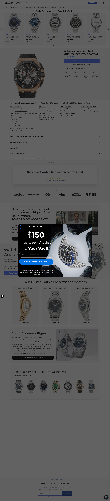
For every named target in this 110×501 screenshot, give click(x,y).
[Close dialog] (20, 227)
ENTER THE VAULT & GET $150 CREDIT (36, 262)
